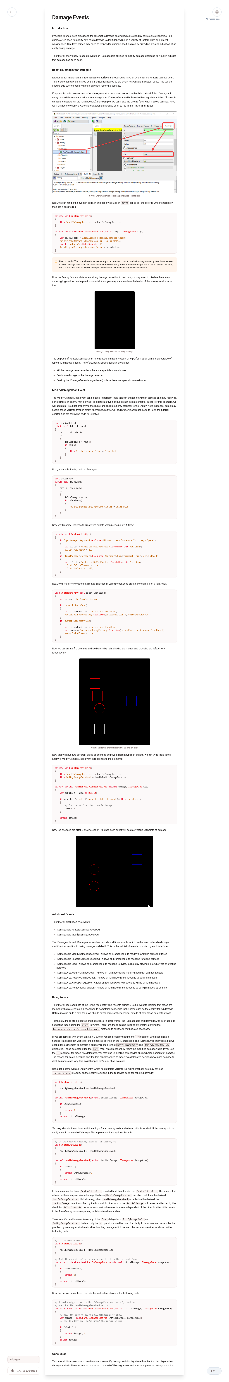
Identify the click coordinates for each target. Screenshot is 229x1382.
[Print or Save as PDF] (217, 12)
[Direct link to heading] (49, 28)
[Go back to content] (12, 12)
